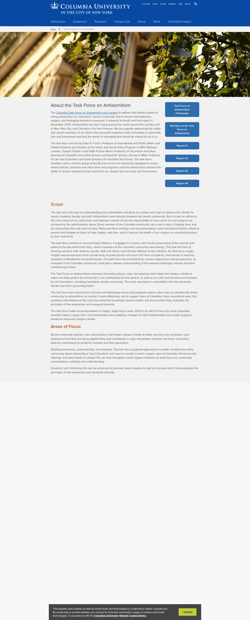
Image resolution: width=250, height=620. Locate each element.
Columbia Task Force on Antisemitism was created (87, 112)
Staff (180, 3)
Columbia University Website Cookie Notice (120, 615)
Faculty (163, 3)
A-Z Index (146, 3)
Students (172, 3)
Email (155, 3)
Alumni (187, 3)
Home (53, 29)
